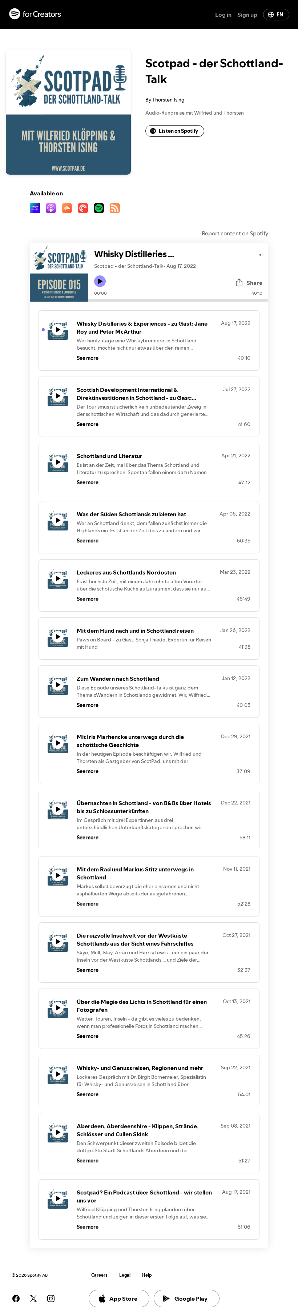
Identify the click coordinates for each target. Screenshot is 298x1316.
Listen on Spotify (178, 131)
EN (280, 14)
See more (87, 358)
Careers (99, 1275)
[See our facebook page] (16, 1298)
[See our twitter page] (33, 1298)
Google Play (191, 1299)
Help (147, 1275)
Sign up (247, 15)
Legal (124, 1275)
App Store (123, 1299)
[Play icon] (100, 281)
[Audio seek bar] (178, 300)
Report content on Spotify (235, 233)
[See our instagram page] (51, 1298)
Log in (223, 15)
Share (254, 283)
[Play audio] (261, 254)
